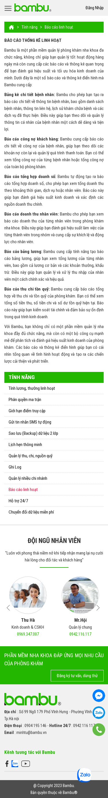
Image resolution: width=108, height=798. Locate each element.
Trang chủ (11, 27)
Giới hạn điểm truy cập (27, 410)
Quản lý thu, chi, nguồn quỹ (30, 455)
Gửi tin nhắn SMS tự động (30, 422)
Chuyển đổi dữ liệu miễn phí (31, 512)
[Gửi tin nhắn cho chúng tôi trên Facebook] (98, 695)
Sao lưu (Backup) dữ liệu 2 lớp (33, 433)
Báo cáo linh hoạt (59, 27)
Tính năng (29, 27)
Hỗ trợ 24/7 (18, 500)
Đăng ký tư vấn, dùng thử (77, 675)
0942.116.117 (80, 634)
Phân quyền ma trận (25, 399)
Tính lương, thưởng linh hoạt (32, 388)
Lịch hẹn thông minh (25, 444)
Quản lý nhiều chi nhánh (28, 478)
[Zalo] (14, 763)
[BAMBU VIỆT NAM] (32, 7)
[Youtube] (25, 763)
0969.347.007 (28, 634)
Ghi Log (15, 467)
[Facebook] (7, 763)
